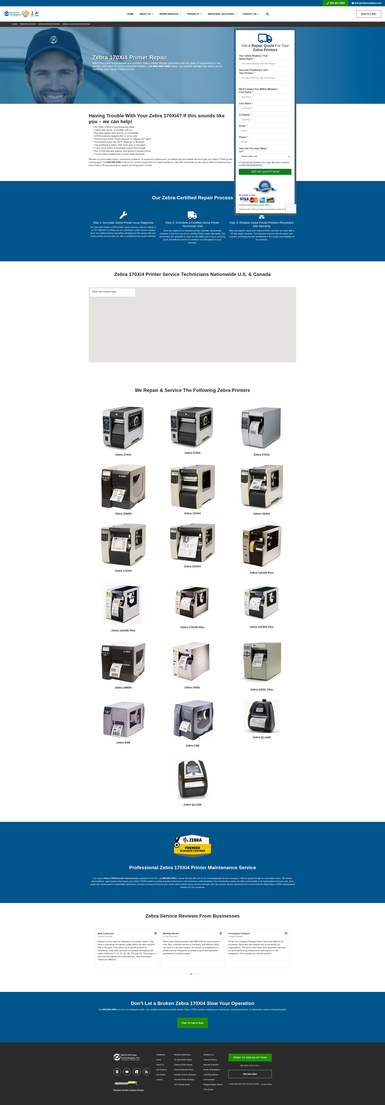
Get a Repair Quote (182, 1085)
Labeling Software (210, 1075)
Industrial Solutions (221, 14)
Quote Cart (369, 14)
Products (193, 14)
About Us (145, 14)
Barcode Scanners (211, 1065)
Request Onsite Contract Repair (128, 1090)
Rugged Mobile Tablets (212, 1085)
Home (130, 14)
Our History (160, 1075)
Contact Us (249, 14)
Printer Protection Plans (183, 1070)
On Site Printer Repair (183, 1060)
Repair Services (169, 14)
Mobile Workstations (211, 1070)
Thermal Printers (210, 1060)
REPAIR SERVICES (182, 1055)
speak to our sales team (250, 1057)
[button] (93, 949)
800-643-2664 (337, 3)
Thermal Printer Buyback (184, 1080)
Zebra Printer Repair (49, 24)
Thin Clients (208, 1089)
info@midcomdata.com (368, 3)
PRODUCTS (208, 1055)
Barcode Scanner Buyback (185, 1075)
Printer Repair (27, 24)
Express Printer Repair (183, 1065)
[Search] (267, 13)
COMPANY (160, 1055)
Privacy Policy (266, 1084)
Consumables (209, 1080)
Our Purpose (161, 1070)
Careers (159, 1080)
